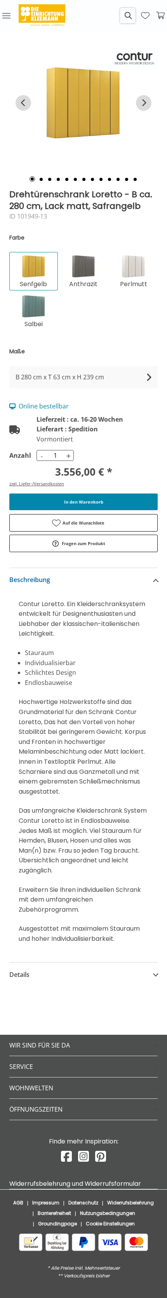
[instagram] (83, 1156)
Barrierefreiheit (54, 1213)
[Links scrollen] (23, 103)
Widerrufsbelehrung (130, 1202)
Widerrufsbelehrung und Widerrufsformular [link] (75, 1183)
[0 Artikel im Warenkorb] (161, 15)
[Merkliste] (145, 15)
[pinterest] (100, 1156)
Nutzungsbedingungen (107, 1213)
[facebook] (66, 1156)
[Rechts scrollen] (143, 103)
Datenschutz (83, 1202)
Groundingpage (57, 1223)
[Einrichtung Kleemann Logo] (42, 15)
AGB (18, 1202)
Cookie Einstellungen (110, 1223)
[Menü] (6, 15)
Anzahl (19, 455)
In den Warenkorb (83, 502)
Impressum (45, 1202)
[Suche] (128, 15)
